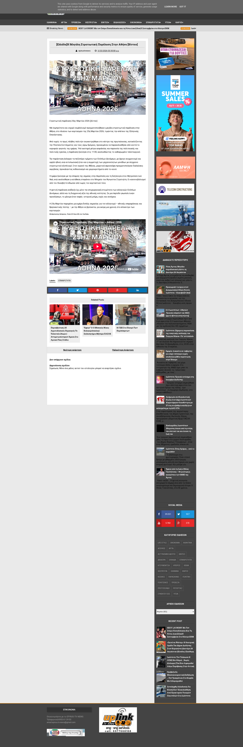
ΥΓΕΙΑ (167, 22)
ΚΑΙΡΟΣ (179, 22)
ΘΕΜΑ (186, 565)
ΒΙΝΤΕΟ (104, 22)
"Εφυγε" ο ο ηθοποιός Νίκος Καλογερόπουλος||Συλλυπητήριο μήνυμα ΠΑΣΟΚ (97, 331)
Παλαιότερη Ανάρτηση (123, 350)
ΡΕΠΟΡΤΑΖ (177, 588)
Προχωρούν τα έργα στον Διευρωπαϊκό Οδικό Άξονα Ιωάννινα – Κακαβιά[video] (178, 290)
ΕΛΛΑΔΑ (172, 560)
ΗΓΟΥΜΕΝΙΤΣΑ (164, 565)
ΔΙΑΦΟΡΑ (162, 560)
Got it (182, 6)
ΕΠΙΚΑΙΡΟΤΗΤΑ (153, 22)
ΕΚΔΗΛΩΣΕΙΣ (119, 22)
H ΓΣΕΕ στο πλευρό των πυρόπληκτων (127, 329)
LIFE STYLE (162, 543)
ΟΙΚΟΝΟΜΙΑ (135, 22)
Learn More (170, 6)
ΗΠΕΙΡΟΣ (176, 565)
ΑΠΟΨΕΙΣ (161, 548)
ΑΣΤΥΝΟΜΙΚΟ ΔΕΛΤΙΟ (166, 554)
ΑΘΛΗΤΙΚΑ (187, 543)
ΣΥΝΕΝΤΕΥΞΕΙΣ (164, 594)
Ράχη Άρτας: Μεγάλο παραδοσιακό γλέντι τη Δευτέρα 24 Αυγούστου (176, 269)
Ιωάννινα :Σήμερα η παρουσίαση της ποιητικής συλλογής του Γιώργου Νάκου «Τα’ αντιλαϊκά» (180, 333)
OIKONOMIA (175, 543)
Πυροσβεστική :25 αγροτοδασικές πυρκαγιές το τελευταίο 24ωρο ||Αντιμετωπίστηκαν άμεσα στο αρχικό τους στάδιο (64, 334)
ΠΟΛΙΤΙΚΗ (186, 577)
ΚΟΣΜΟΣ (161, 577)
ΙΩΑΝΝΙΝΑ (51, 22)
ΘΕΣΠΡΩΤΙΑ (90, 22)
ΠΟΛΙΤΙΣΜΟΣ (163, 583)
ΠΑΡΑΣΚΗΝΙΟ (173, 577)
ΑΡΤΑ (63, 22)
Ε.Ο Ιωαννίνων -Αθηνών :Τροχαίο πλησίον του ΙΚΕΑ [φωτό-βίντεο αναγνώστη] (178, 313)
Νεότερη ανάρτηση (72, 350)
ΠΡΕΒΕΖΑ (75, 22)
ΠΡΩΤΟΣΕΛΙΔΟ (164, 588)
